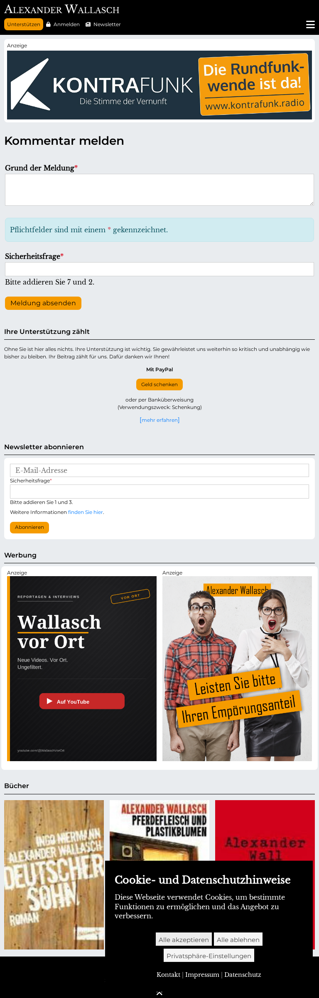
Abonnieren (29, 527)
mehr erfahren (160, 420)
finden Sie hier (85, 512)
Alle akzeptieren (184, 940)
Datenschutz (242, 975)
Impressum (202, 975)
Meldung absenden (43, 303)
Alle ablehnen (238, 940)
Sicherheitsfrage (34, 256)
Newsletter (107, 24)
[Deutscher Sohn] (54, 874)
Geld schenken (159, 384)
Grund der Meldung (41, 168)
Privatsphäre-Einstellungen (209, 956)
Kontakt (168, 975)
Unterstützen (23, 24)
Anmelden (67, 24)
